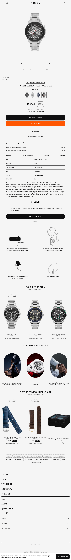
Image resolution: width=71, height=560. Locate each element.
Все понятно (63, 556)
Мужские (37, 171)
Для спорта (18, 459)
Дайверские (55, 459)
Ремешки (5, 494)
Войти (35, 221)
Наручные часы (38, 167)
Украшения (6, 484)
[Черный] (27, 95)
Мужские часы (18, 456)
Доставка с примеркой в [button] (17, 143)
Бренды (4, 474)
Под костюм (28, 459)
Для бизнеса (7, 508)
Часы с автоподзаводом (33, 456)
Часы (3, 479)
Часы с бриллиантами (42, 459)
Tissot (9, 456)
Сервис (4, 513)
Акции (4, 503)
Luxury (64, 459)
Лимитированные (35, 462)
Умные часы (47, 456)
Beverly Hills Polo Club (40, 159)
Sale (3, 498)
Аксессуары (6, 489)
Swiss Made (8, 459)
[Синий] (38, 95)
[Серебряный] (32, 95)
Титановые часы (59, 456)
